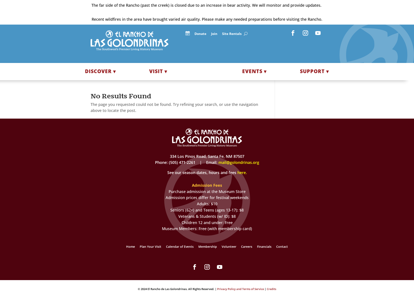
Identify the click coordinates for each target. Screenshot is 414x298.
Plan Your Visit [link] (150, 247)
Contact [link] (282, 247)
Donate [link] (200, 34)
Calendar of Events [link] (180, 247)
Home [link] (130, 247)
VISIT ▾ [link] (158, 71)
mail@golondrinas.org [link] (238, 162)
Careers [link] (246, 247)
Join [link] (214, 34)
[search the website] (246, 34)
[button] (293, 33)
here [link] (241, 172)
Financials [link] (264, 247)
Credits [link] (271, 289)
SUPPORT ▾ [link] (314, 71)
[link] (129, 49)
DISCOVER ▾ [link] (100, 71)
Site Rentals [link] (232, 34)
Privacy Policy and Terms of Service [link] (240, 289)
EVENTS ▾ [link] (254, 71)
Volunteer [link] (229, 247)
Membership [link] (207, 247)
